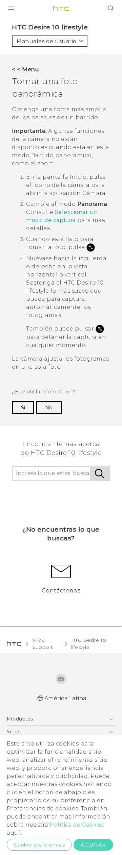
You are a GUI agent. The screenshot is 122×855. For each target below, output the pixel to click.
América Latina (65, 698)
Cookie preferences (39, 845)
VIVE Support (42, 643)
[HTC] (61, 8)
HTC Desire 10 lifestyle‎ (88, 643)
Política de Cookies (77, 825)
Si (23, 408)
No (49, 408)
